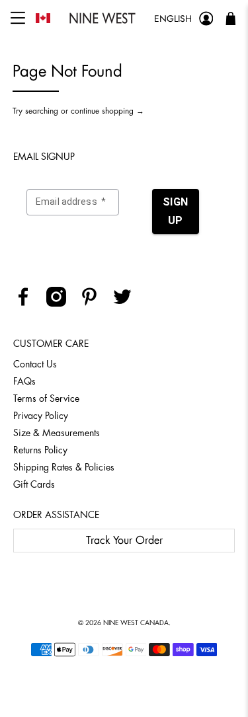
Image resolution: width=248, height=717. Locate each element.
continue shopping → (107, 111)
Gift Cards (34, 484)
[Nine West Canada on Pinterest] (94, 303)
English (173, 18)
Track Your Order (124, 540)
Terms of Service (46, 398)
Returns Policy (40, 450)
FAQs (24, 381)
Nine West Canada (136, 623)
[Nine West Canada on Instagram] (61, 303)
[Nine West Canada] (102, 18)
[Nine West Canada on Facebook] (28, 303)
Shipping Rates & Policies (63, 467)
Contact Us (35, 364)
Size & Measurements (56, 432)
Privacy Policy (40, 415)
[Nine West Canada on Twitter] (127, 303)
